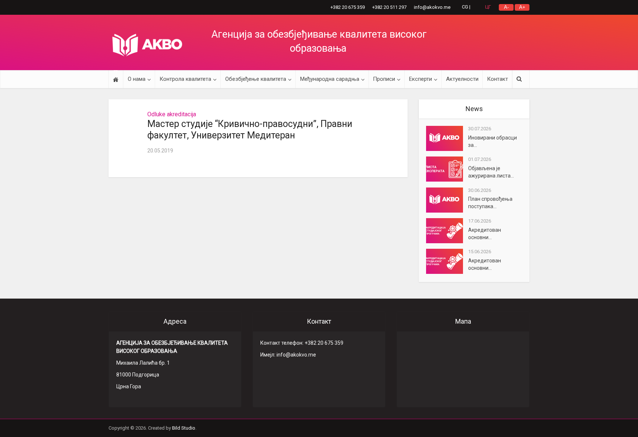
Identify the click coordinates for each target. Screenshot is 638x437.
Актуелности (462, 79)
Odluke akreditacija (171, 114)
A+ (522, 7)
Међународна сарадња (329, 79)
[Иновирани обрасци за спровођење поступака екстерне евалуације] (447, 138)
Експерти (420, 79)
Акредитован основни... (484, 233)
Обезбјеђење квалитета (255, 79)
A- (506, 7)
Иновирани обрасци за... (492, 141)
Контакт (497, 79)
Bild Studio (183, 428)
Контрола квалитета (185, 79)
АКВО (147, 45)
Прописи (384, 79)
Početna (116, 79)
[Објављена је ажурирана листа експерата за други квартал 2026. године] (447, 169)
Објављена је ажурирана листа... (491, 172)
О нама (136, 79)
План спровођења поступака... (490, 202)
